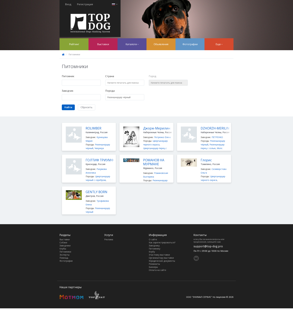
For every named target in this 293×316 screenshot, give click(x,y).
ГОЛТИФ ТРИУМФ (100, 160)
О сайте (153, 239)
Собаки (63, 242)
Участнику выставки (159, 254)
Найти (68, 107)
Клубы (63, 248)
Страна (109, 76)
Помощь (64, 257)
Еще (218, 44)
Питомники (65, 251)
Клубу (152, 251)
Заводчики (65, 245)
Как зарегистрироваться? (162, 242)
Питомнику (154, 248)
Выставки (103, 44)
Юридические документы (162, 260)
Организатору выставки (161, 257)
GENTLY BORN (96, 192)
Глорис (206, 160)
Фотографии (190, 44)
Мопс (219, 148)
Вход (68, 4)
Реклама (108, 239)
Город (152, 76)
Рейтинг (74, 44)
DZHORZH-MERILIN (215, 128)
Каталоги (131, 44)
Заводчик (67, 91)
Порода (110, 91)
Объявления (161, 44)
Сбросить (86, 107)
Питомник (68, 76)
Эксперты (64, 254)
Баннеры (153, 267)
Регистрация (85, 4)
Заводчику (154, 245)
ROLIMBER (93, 128)
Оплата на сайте (157, 270)
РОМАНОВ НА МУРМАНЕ (153, 162)
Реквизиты (154, 263)
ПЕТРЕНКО (217, 137)
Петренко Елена (162, 137)
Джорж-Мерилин (156, 128)
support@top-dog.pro (208, 246)
